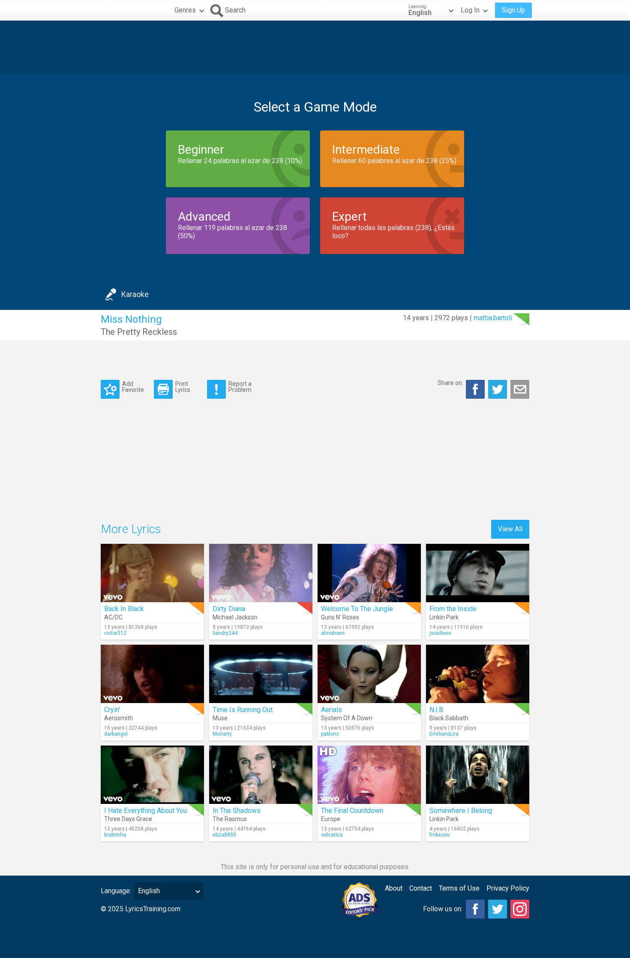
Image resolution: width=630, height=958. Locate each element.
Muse (220, 718)
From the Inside (453, 609)
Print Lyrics (182, 386)
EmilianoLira (444, 734)
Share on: (450, 383)
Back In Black (124, 609)
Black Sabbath (448, 718)
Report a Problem (240, 386)
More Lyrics (131, 529)
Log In (470, 10)
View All (510, 529)
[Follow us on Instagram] (519, 909)
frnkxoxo (439, 835)
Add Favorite (133, 386)
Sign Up (513, 10)
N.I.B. (436, 710)
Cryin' (112, 710)
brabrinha (115, 835)
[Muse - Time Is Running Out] (260, 674)
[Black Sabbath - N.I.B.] (477, 674)
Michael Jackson (235, 617)
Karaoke (135, 294)
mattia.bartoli (493, 318)
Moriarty (222, 734)
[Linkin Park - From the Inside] (477, 573)
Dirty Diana (229, 609)
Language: (116, 891)
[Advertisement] (315, 46)
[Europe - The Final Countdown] (369, 775)
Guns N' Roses (340, 617)
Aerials (331, 710)
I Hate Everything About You (145, 810)
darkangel (116, 734)
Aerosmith (118, 718)
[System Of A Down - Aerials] (369, 674)
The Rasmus (230, 819)
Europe (330, 819)
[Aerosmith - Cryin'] (152, 674)
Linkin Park (444, 617)
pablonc (330, 734)
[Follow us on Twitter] (497, 909)
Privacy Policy (507, 888)
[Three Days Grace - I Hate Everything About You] (152, 775)
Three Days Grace (128, 819)
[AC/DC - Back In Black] (152, 573)
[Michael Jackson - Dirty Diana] (260, 573)
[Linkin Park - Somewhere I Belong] (477, 775)
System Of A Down (346, 718)
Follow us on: (442, 909)
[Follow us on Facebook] (475, 909)
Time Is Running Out (243, 710)
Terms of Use (459, 888)
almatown (333, 633)
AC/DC (113, 617)
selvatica (332, 835)
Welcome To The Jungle (357, 609)
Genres (185, 10)
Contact (420, 888)
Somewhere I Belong (460, 810)
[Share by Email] (519, 389)
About (393, 888)
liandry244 (225, 633)
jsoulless (440, 633)
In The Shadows (237, 810)
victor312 (115, 633)
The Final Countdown (352, 810)
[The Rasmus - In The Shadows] (260, 775)
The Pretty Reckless (139, 332)
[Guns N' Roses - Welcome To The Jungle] (369, 573)
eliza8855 (224, 835)
